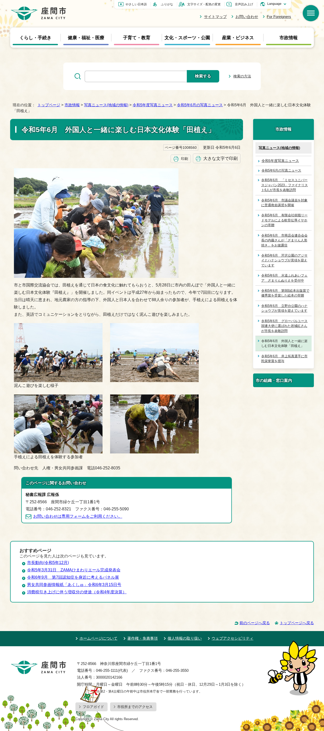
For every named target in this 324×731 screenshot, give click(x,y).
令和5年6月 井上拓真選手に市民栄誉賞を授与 (284, 358)
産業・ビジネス (238, 37)
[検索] (311, 13)
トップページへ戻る (297, 623)
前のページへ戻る (254, 623)
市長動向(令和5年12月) (48, 562)
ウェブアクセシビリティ (232, 638)
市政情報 (288, 37)
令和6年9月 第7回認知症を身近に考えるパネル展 (73, 577)
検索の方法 (242, 76)
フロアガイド (93, 707)
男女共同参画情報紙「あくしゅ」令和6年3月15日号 (74, 584)
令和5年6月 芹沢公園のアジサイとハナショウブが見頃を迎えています (284, 260)
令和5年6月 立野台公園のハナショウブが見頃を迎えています (284, 308)
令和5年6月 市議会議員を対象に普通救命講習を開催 (284, 202)
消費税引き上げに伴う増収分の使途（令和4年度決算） (77, 592)
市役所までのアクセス (135, 707)
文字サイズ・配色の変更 (204, 4)
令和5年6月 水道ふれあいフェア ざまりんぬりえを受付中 (284, 278)
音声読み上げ (244, 4)
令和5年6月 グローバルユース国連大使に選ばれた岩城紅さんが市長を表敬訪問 (284, 326)
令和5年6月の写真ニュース (200, 105)
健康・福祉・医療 (86, 37)
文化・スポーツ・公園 (187, 37)
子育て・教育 (136, 37)
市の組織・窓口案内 (274, 380)
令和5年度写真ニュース (153, 105)
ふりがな (167, 4)
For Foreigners (279, 16)
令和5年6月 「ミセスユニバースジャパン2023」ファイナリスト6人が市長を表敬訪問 (284, 185)
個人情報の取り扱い (185, 638)
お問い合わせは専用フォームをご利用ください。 (77, 516)
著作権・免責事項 (142, 638)
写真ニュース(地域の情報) (106, 105)
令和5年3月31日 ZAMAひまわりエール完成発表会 (73, 570)
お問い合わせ (246, 16)
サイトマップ (215, 16)
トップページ (48, 105)
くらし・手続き (35, 37)
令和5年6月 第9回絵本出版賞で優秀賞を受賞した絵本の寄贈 (285, 293)
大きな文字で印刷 (220, 158)
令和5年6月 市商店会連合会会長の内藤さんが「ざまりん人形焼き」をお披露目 (284, 240)
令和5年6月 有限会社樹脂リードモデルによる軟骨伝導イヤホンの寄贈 (284, 220)
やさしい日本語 (136, 4)
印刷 (184, 159)
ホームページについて (98, 638)
